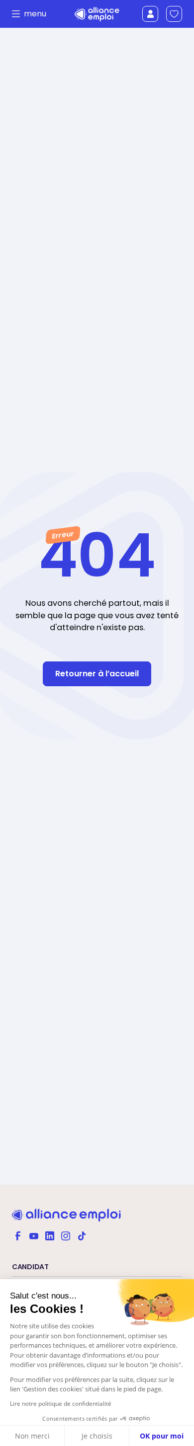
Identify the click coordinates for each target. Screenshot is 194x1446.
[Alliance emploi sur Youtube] (34, 1235)
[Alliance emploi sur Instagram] (66, 1235)
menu (32, 14)
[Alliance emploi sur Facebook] (18, 1235)
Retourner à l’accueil (97, 673)
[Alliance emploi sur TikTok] (82, 1235)
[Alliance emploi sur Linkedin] (50, 1235)
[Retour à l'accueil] (97, 14)
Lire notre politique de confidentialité (60, 1403)
